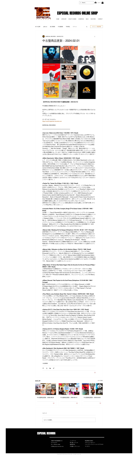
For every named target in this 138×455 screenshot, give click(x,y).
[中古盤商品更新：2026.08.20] (45, 389)
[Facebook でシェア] (43, 368)
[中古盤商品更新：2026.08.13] (69, 389)
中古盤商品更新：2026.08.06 (92, 397)
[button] (102, 2)
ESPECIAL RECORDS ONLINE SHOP (77, 13)
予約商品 (68, 26)
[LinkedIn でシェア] (50, 368)
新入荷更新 (52, 26)
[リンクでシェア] (53, 368)
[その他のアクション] (95, 36)
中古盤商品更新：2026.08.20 (45, 397)
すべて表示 (100, 380)
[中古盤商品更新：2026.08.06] (92, 389)
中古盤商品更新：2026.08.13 (68, 397)
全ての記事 (37, 26)
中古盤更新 (60, 26)
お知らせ (45, 26)
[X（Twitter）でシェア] (46, 368)
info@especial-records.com (57, 446)
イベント (75, 26)
